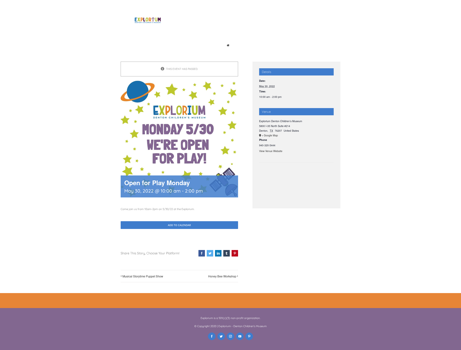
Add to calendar (179, 225)
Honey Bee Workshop (222, 276)
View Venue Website (270, 151)
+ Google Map (270, 135)
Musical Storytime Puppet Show (142, 276)
